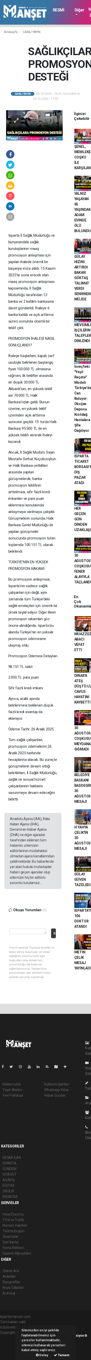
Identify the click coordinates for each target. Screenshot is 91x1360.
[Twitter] (13, 1067)
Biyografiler (11, 1282)
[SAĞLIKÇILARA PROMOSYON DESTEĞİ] (34, 125)
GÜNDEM (9, 1169)
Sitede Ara (11, 1271)
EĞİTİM (8, 1185)
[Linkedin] (40, 1067)
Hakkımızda (12, 1084)
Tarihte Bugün (14, 1231)
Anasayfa (11, 32)
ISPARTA (9, 1163)
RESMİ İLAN (58, 12)
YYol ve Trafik (13, 1220)
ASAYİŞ (9, 1180)
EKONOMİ (10, 1197)
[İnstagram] (22, 1067)
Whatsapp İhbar (56, 1090)
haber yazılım (10, 1349)
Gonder (54, 933)
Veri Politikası (13, 1095)
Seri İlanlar (11, 1242)
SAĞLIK (8, 1191)
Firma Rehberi (13, 1248)
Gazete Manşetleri (17, 1253)
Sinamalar (10, 1237)
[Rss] (49, 1067)
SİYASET (10, 1174)
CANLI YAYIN (31, 32)
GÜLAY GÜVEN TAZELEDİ (82, 879)
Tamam (63, 1355)
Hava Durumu (13, 1214)
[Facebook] (5, 1067)
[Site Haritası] (58, 1067)
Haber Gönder (55, 1095)
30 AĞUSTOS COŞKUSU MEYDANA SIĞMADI (82, 738)
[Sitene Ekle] (67, 1067)
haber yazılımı (10, 1338)
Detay (43, 1355)
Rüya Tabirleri (13, 1288)
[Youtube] (31, 1067)
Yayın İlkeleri (12, 1090)
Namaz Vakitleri (15, 1225)
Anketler (9, 1276)
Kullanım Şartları (56, 1084)
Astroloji (9, 1293)
